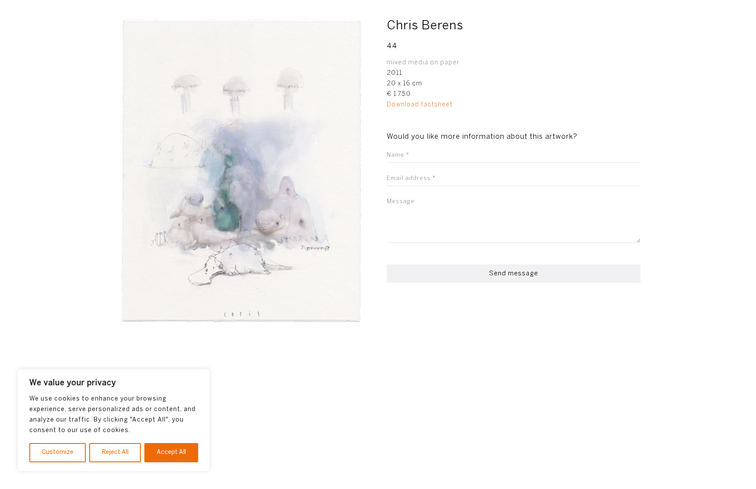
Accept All (171, 452)
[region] (114, 420)
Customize (58, 452)
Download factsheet (419, 105)
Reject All (115, 452)
